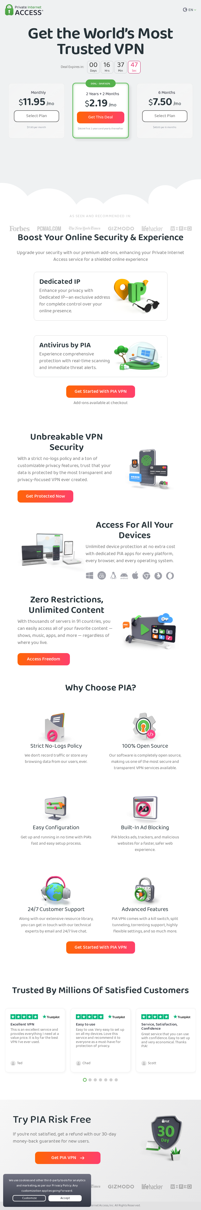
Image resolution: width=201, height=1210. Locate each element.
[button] (85, 1080)
